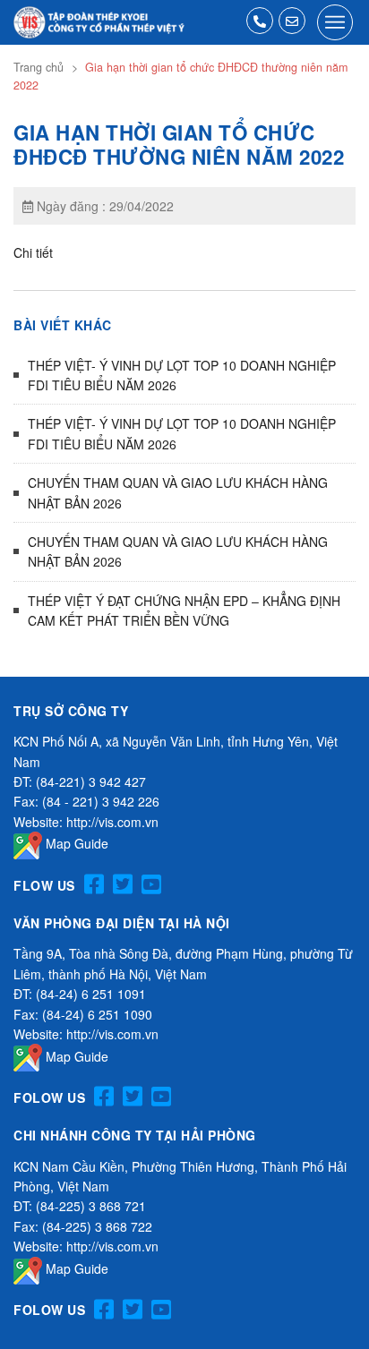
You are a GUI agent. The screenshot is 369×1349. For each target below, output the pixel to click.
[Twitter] (123, 885)
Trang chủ (38, 67)
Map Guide (75, 843)
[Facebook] (94, 885)
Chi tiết (33, 252)
